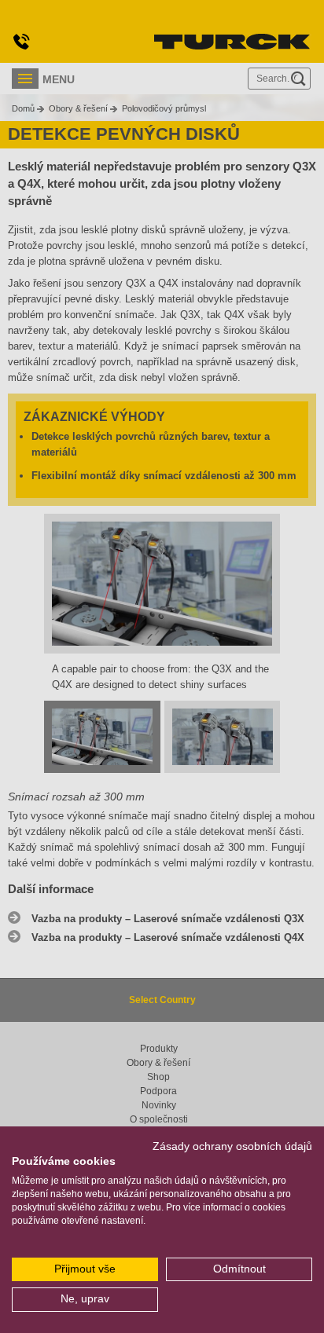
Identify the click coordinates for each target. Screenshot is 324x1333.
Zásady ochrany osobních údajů (232, 1146)
